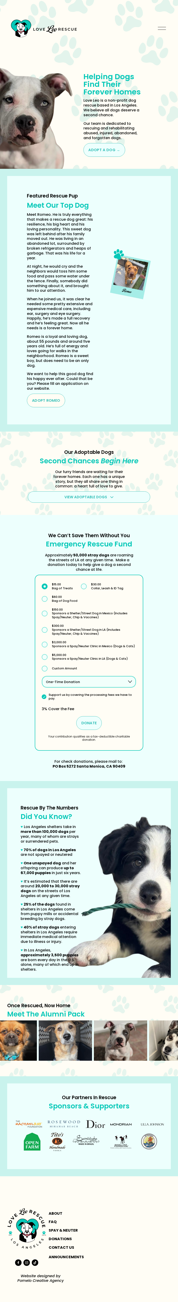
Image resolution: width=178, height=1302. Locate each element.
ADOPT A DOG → (104, 150)
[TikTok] (35, 1262)
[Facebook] (18, 1262)
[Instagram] (26, 1262)
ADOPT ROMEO (46, 400)
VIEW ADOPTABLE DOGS (86, 497)
